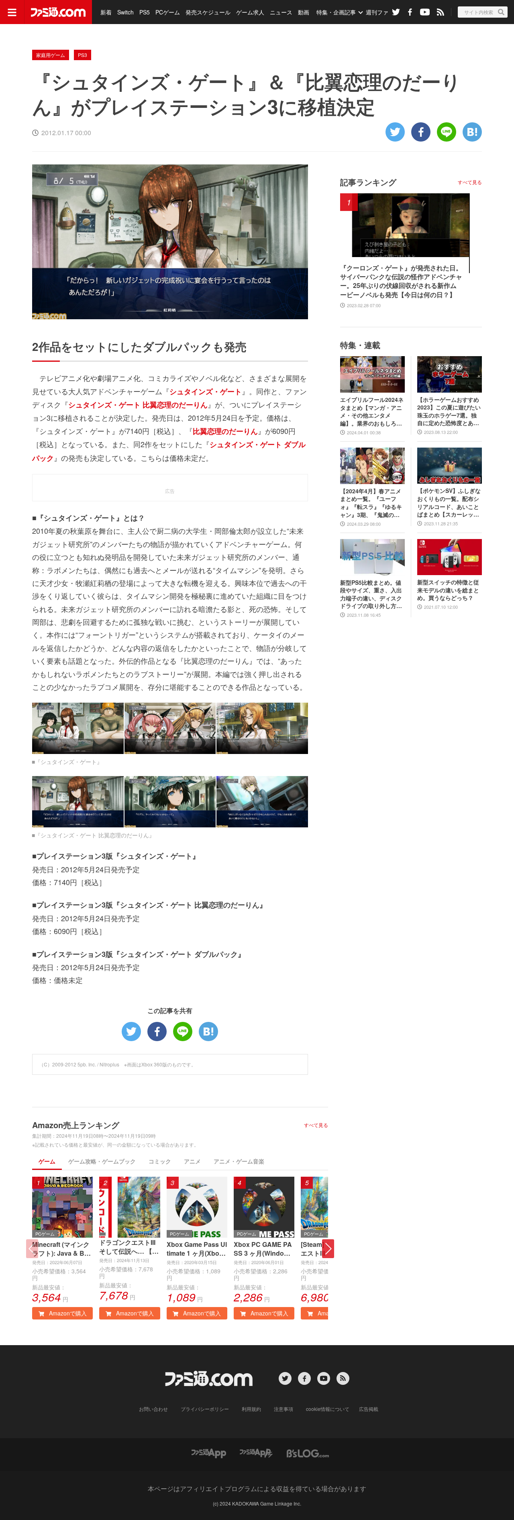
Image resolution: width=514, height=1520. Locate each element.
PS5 (144, 12)
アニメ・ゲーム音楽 (239, 1161)
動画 (303, 12)
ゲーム (47, 1161)
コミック (160, 1161)
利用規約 (251, 1408)
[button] (328, 1248)
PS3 (82, 54)
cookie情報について (327, 1408)
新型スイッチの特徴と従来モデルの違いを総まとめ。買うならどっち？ (448, 590)
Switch (125, 12)
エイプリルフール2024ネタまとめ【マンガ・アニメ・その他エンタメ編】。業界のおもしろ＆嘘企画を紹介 (372, 411)
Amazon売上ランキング (75, 1125)
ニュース (281, 12)
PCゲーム (167, 12)
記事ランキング (368, 182)
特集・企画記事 (336, 12)
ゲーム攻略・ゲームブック (102, 1161)
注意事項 (283, 1408)
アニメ (192, 1161)
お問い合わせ (153, 1408)
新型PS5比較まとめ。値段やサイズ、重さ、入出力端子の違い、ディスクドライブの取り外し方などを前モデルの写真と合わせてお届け (371, 594)
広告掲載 (368, 1408)
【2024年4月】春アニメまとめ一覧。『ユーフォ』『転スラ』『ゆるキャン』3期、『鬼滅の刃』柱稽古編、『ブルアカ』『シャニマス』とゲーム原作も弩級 (371, 503)
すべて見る (316, 1125)
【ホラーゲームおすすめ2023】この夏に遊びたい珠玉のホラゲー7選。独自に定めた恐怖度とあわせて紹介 (449, 411)
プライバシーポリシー (205, 1408)
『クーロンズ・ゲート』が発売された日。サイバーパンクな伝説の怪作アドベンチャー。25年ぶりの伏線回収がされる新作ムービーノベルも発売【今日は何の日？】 (401, 281)
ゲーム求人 (250, 12)
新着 (106, 12)
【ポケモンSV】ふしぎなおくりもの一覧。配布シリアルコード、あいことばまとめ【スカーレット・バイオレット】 (449, 502)
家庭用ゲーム (50, 54)
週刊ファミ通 (383, 12)
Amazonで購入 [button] (67, 1313)
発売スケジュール (208, 12)
